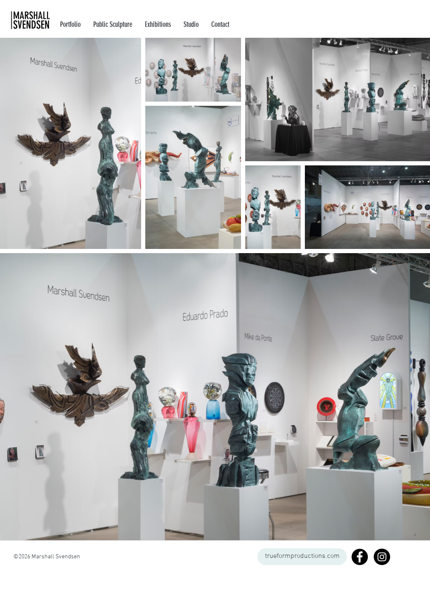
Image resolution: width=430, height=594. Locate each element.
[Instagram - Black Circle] (382, 557)
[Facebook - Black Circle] (359, 557)
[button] (158, 24)
